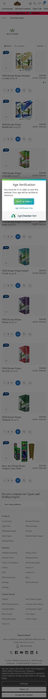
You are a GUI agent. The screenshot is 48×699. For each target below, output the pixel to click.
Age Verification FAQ (24, 208)
